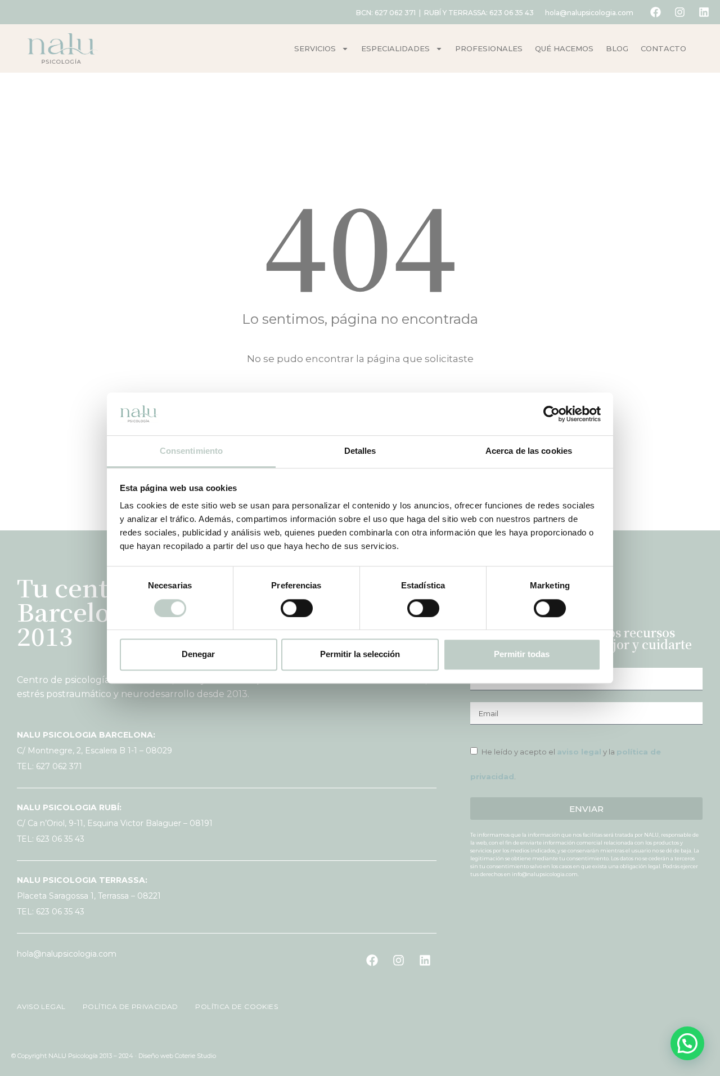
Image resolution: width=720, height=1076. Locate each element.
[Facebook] (655, 12)
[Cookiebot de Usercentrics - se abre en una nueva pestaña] (551, 413)
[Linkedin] (703, 12)
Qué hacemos (564, 48)
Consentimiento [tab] (191, 451)
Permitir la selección (360, 654)
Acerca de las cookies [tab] (528, 451)
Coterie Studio (195, 1056)
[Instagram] (679, 12)
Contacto (663, 48)
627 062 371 (395, 12)
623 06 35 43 (511, 12)
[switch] (297, 608)
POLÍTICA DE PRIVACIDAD (126, 1006)
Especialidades (395, 48)
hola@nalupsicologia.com (589, 12)
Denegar (198, 654)
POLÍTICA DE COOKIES (230, 1006)
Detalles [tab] (360, 451)
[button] (687, 1043)
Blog (617, 48)
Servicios (315, 48)
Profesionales (489, 48)
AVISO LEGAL (42, 1006)
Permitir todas (522, 654)
